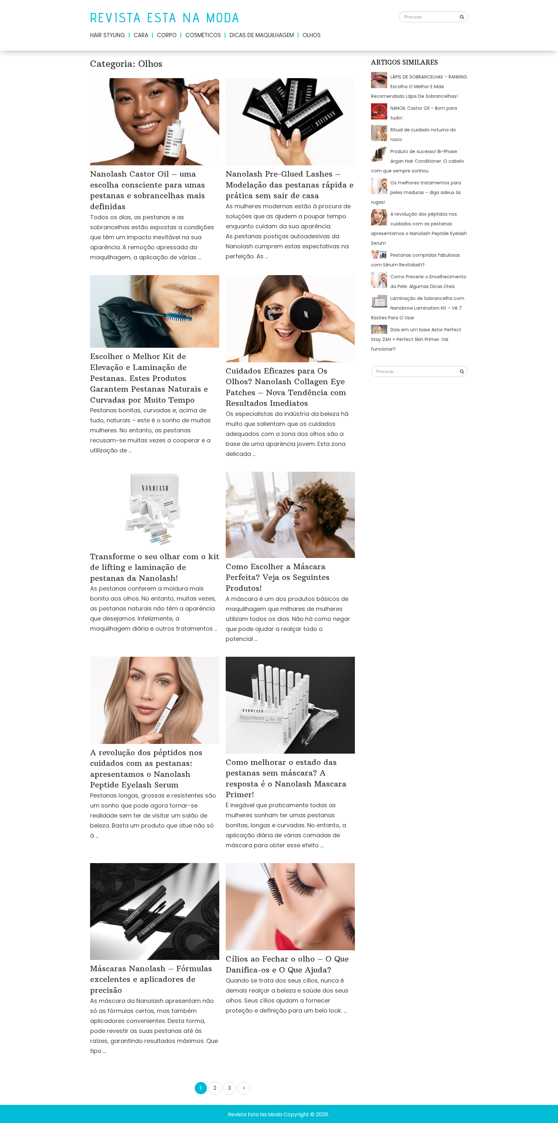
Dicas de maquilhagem (262, 35)
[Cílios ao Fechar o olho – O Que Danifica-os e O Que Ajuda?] (290, 907)
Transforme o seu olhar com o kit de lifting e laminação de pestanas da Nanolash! (154, 567)
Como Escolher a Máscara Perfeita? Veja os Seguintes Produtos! (278, 577)
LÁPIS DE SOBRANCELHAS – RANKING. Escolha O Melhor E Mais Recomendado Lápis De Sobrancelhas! (419, 86)
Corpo (167, 35)
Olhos (312, 35)
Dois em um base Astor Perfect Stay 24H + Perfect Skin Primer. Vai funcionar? (416, 339)
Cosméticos (203, 35)
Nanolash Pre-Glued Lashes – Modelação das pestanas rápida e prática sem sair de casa (290, 184)
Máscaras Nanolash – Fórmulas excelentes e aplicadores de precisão (151, 979)
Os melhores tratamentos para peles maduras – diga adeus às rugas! (416, 192)
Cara (141, 35)
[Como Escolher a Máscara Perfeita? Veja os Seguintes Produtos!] (290, 515)
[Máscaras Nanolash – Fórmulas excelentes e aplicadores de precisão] (154, 911)
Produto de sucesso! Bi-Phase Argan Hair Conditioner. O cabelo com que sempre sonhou (417, 161)
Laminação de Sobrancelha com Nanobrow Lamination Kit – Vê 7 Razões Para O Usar (417, 308)
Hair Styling (107, 35)
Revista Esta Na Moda (165, 17)
